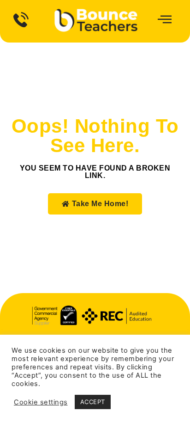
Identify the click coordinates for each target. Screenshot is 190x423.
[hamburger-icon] (163, 20)
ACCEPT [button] (92, 401)
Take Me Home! (100, 204)
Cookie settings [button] (41, 402)
